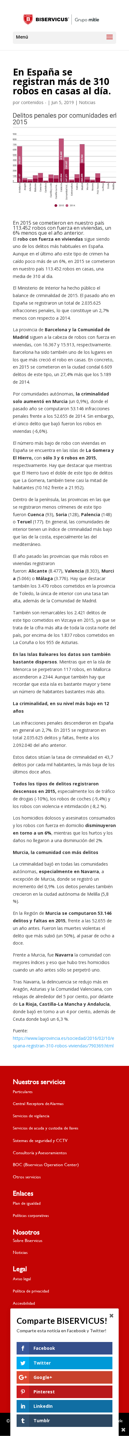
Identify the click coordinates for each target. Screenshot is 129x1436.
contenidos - (33, 102)
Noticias (87, 102)
